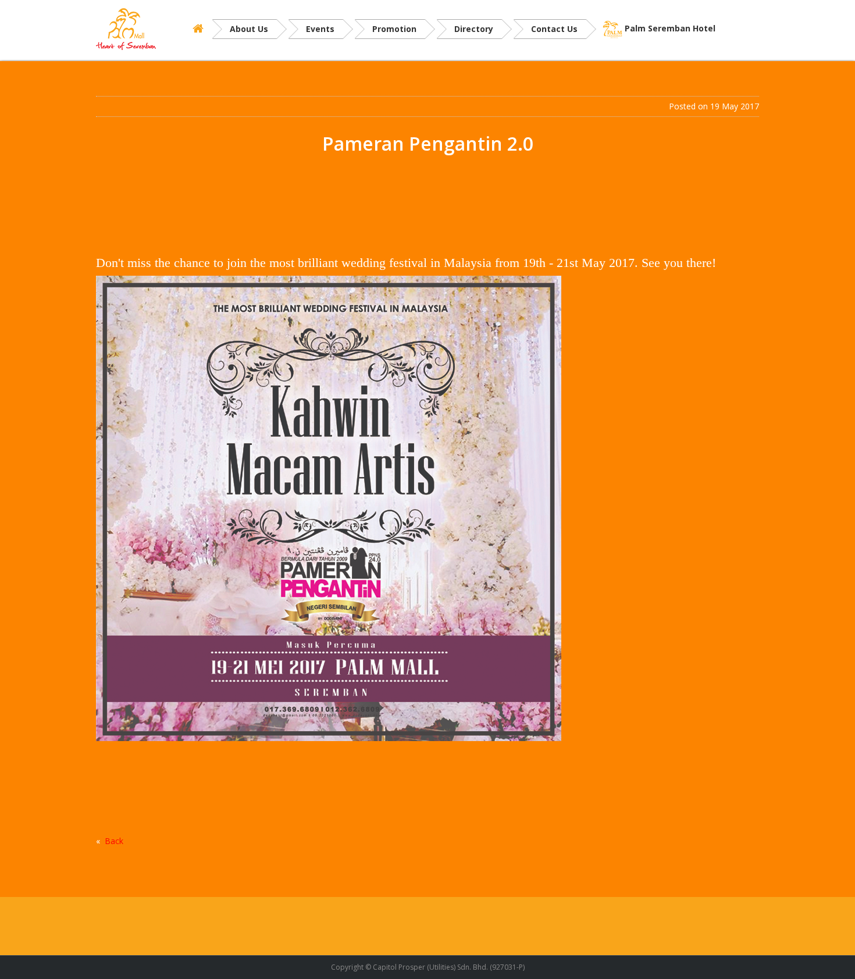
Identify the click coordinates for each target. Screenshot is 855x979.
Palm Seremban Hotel (670, 28)
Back (114, 840)
